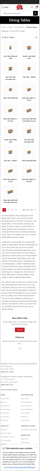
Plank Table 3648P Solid (10, 98)
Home (4, 27)
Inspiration (25, 435)
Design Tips (24, 439)
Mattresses (4, 420)
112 (31, 210)
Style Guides (25, 443)
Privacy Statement (27, 409)
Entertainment (5, 409)
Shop (10, 27)
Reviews (3, 444)
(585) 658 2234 (7, 385)
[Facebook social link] (19, 348)
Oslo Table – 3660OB (10, 161)
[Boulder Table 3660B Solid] (10, 131)
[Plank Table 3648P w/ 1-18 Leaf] (29, 89)
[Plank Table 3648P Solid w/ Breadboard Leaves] (29, 110)
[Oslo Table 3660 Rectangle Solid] (29, 131)
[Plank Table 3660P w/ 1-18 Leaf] (10, 171)
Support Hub (25, 420)
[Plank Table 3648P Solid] (10, 89)
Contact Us (24, 417)
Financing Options (27, 402)
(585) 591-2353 (7, 372)
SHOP (3, 395)
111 (27, 210)
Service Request (26, 406)
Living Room (5, 399)
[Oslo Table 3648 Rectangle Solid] (10, 68)
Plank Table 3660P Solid (29, 161)
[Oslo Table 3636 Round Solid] (10, 47)
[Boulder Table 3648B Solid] (29, 47)
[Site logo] (19, 7)
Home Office (5, 413)
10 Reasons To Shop (7, 437)
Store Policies (25, 413)
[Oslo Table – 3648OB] (29, 68)
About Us (5, 426)
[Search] (32, 7)
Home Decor (5, 417)
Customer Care (27, 395)
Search (35, 13)
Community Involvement (29, 430)
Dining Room (19, 27)
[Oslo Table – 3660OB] (10, 152)
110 (23, 210)
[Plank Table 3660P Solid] (29, 152)
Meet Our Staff (6, 433)
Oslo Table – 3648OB (29, 77)
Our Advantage (6, 440)
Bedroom (4, 402)
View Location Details (9, 389)
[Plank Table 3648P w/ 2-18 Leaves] (10, 110)
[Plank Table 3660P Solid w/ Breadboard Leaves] (10, 191)
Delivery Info (25, 399)
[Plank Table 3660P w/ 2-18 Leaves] (29, 171)
